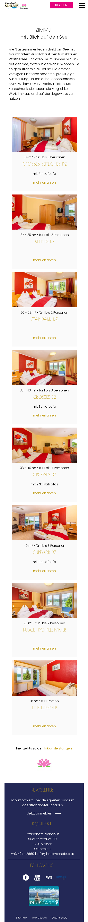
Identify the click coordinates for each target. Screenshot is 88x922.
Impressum (39, 917)
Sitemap (21, 917)
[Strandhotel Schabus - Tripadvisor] (48, 880)
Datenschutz (59, 917)
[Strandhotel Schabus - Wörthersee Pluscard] (44, 896)
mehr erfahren (44, 182)
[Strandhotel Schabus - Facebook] (25, 880)
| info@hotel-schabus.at (54, 853)
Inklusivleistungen (58, 748)
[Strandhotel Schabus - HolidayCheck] (61, 880)
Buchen (61, 5)
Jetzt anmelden (40, 813)
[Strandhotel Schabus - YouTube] (36, 880)
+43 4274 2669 (22, 853)
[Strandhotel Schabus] (16, 5)
